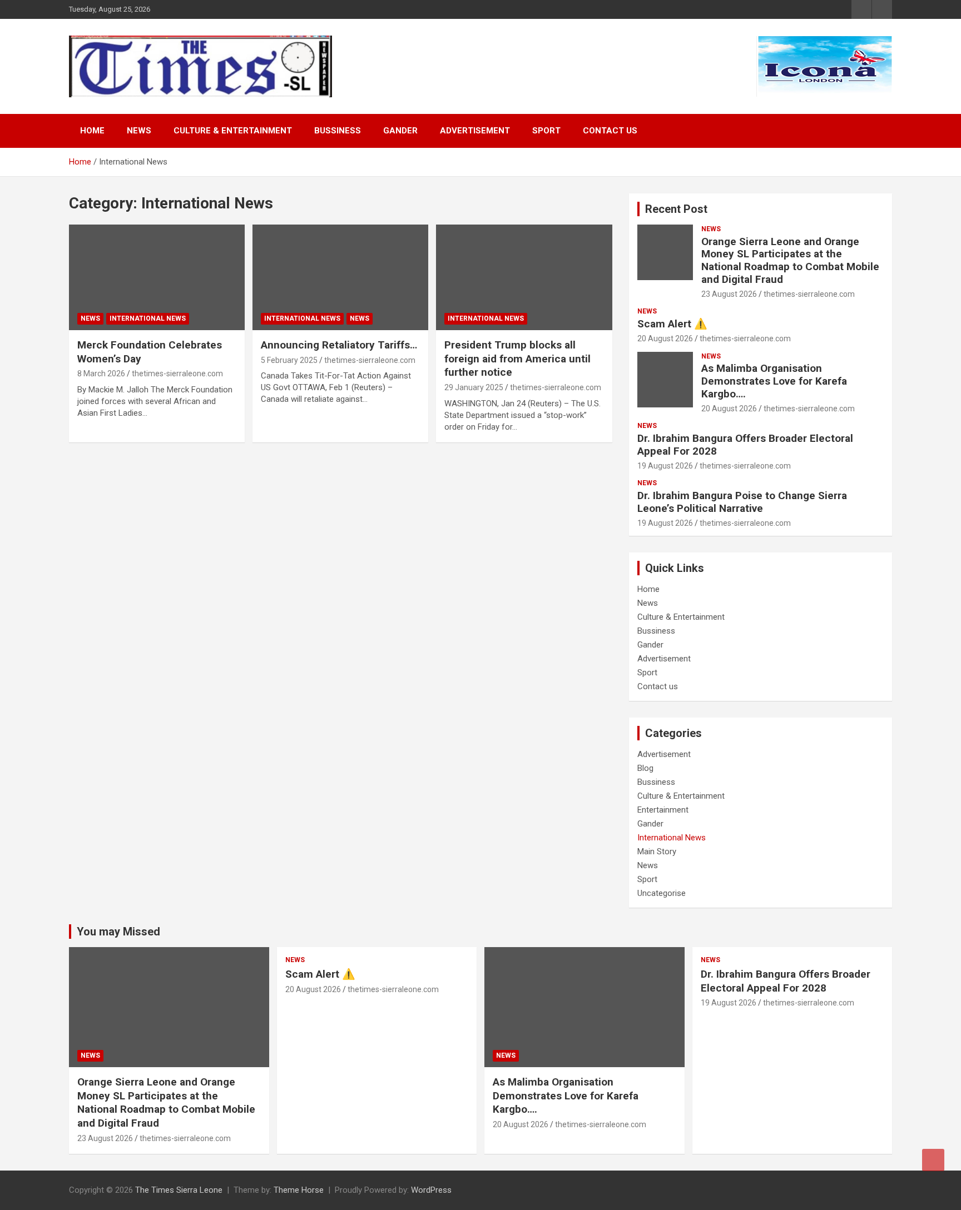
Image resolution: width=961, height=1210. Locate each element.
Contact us (610, 131)
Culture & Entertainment (233, 131)
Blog (645, 768)
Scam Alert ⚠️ (672, 323)
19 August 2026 (665, 465)
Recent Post (676, 209)
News (139, 131)
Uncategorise (661, 893)
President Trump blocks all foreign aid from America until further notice (517, 358)
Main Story (656, 851)
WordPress (431, 1190)
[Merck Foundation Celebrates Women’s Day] (156, 278)
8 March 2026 (101, 373)
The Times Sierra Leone (178, 1190)
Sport (546, 131)
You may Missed (118, 931)
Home (92, 131)
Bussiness (337, 131)
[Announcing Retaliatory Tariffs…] (340, 278)
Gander (400, 131)
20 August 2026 (665, 338)
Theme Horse (299, 1190)
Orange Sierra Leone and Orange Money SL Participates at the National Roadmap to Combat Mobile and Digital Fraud (790, 260)
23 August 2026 (729, 294)
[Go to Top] (933, 1160)
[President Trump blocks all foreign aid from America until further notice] (523, 278)
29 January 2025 (473, 387)
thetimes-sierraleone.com (177, 373)
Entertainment (662, 810)
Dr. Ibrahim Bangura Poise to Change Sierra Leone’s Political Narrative (742, 502)
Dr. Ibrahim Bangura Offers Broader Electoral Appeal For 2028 (745, 444)
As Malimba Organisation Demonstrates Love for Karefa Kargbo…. (774, 381)
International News (148, 318)
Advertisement (475, 131)
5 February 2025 (289, 360)
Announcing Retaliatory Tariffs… (339, 344)
